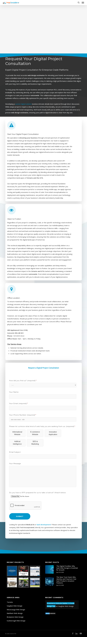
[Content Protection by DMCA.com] (50, 615)
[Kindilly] (12, 571)
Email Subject (15, 452)
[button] (83, 2)
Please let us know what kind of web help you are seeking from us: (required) (42, 426)
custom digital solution (23, 104)
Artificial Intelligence (17, 443)
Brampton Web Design (15, 617)
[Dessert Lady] (12, 582)
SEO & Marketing (35, 443)
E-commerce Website (35, 433)
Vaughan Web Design (14, 606)
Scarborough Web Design (16, 621)
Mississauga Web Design (16, 609)
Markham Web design (15, 613)
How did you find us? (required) (22, 381)
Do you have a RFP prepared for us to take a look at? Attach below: (37, 493)
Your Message (15, 464)
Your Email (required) (18, 403)
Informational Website (17, 433)
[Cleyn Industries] (35, 571)
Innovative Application (53, 433)
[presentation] (25, 505)
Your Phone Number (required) (22, 415)
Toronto (10, 602)
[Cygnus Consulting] (35, 582)
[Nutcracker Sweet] (23, 571)
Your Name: (14, 392)
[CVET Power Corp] (23, 582)
